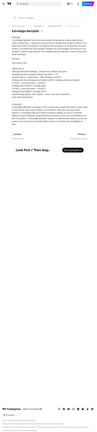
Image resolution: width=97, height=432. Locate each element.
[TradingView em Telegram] (82, 409)
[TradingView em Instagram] (73, 409)
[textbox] (51, 18)
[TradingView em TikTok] (87, 409)
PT (72, 4)
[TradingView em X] (59, 409)
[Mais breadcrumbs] (29, 26)
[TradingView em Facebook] (64, 409)
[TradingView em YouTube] (68, 409)
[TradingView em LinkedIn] (78, 409)
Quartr (34, 430)
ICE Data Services (29, 420)
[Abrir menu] (3, 3)
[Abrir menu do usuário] (78, 3)
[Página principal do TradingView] (9, 3)
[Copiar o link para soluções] (42, 31)
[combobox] (50, 17)
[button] (18, 26)
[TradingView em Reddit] (92, 409)
